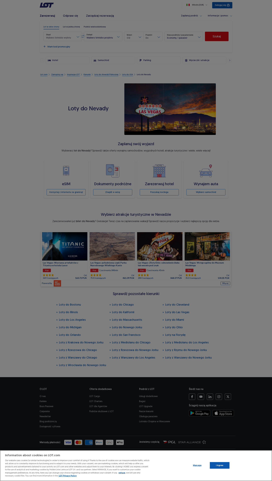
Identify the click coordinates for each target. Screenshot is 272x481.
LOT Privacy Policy (68, 476)
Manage (197, 465)
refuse (122, 473)
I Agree (219, 465)
